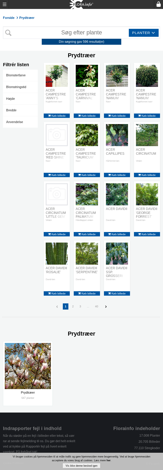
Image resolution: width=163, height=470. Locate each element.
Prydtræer (26, 17)
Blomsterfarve (16, 75)
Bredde (11, 110)
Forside (9, 17)
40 (96, 306)
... (88, 306)
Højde (10, 98)
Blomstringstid (16, 87)
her (109, 460)
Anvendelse (14, 122)
